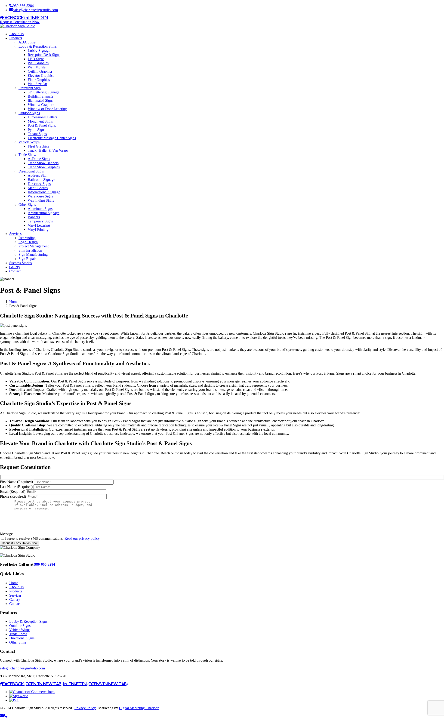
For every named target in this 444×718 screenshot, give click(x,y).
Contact (15, 271)
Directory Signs (39, 184)
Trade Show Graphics (44, 167)
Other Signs (27, 204)
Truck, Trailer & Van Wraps (48, 150)
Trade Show (27, 155)
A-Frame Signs (39, 159)
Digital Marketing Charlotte (139, 708)
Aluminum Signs (40, 209)
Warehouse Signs (40, 196)
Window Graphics (41, 105)
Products (15, 38)
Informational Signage (44, 192)
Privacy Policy (85, 708)
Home (13, 583)
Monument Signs (40, 121)
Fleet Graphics (38, 146)
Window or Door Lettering (47, 109)
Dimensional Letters (42, 117)
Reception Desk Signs (44, 55)
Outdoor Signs (29, 113)
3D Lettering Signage (43, 92)
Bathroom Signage (41, 180)
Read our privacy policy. (82, 538)
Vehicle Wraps (29, 142)
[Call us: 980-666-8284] (5, 716)
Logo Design (28, 242)
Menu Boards (38, 188)
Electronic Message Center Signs (52, 138)
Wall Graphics (38, 63)
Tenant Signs (37, 134)
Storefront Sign (29, 88)
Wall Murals (37, 67)
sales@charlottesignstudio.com (35, 10)
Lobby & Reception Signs (37, 46)
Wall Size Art (37, 84)
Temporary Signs (40, 221)
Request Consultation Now (20, 22)
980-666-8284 (23, 6)
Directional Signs (31, 171)
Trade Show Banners (43, 163)
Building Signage (40, 96)
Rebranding (27, 238)
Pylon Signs (36, 130)
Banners (34, 217)
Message (6, 534)
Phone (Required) (13, 496)
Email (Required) (12, 491)
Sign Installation (30, 250)
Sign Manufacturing (33, 254)
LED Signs (36, 59)
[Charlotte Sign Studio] (17, 26)
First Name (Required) (16, 482)
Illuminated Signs (40, 100)
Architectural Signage (43, 213)
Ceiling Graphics (40, 71)
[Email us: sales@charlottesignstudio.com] (2, 716)
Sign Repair (27, 259)
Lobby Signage (39, 50)
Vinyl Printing (38, 229)
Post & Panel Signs (42, 125)
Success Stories (20, 263)
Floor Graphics (39, 80)
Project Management (33, 246)
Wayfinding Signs (41, 200)
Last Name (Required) (16, 487)
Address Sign (37, 175)
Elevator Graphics (41, 75)
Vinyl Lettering (39, 225)
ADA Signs (27, 42)
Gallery (14, 267)
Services (15, 234)
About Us (16, 34)
